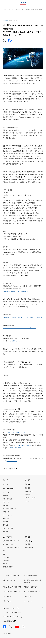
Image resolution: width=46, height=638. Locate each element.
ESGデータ (6, 560)
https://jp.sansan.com (25, 445)
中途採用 (27, 544)
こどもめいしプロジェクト (11, 612)
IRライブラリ (7, 502)
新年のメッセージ (30, 498)
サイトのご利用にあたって (32, 591)
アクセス (27, 501)
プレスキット (7, 596)
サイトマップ (28, 601)
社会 (4, 554)
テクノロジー (7, 484)
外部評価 (5, 522)
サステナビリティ (8, 537)
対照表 (5, 564)
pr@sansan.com (11, 461)
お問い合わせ (7, 601)
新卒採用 (27, 541)
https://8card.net (15, 447)
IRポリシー (6, 518)
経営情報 (5, 495)
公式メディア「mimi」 (10, 608)
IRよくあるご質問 (8, 528)
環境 (4, 550)
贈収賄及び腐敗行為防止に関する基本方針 (33, 581)
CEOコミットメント (9, 544)
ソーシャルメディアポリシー (11, 591)
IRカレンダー (7, 512)
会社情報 (27, 484)
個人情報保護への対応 (30, 575)
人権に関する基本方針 (30, 587)
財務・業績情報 (7, 499)
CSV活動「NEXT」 (8, 567)
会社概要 (27, 488)
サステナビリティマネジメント (12, 547)
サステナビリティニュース (11, 541)
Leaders (27, 494)
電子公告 (5, 525)
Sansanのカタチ (30, 491)
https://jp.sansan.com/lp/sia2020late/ (15, 291)
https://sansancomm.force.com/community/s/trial (19, 328)
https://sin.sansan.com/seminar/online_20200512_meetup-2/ (23, 317)
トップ (4, 9)
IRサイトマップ (7, 515)
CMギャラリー (28, 596)
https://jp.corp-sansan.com (16, 432)
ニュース (11, 9)
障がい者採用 (29, 547)
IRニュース (6, 492)
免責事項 (5, 531)
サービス (27, 480)
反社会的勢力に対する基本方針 (12, 587)
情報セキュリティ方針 (9, 580)
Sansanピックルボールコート (12, 617)
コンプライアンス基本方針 (11, 575)
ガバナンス (6, 557)
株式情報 (5, 505)
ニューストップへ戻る (11, 469)
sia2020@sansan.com (16, 341)
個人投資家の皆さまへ (9, 508)
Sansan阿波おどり (8, 621)
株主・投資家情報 (8, 488)
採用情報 (27, 537)
